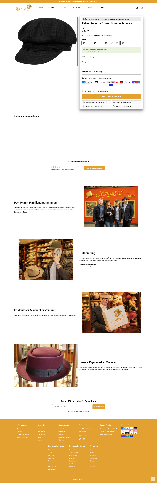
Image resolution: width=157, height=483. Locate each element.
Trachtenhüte (52, 469)
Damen (52, 7)
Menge (84, 62)
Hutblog (61, 434)
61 (117, 43)
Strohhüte (72, 466)
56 (89, 43)
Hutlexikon (62, 432)
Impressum (41, 432)
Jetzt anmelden (98, 406)
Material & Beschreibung (92, 72)
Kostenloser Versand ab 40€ (109, 429)
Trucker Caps (52, 466)
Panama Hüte (52, 461)
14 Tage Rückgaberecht (107, 432)
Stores (88, 7)
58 (101, 43)
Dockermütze (52, 450)
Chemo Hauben (74, 453)
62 (123, 43)
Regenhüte (72, 458)
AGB (39, 429)
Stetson (92, 466)
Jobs (39, 437)
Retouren (19, 432)
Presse (40, 440)
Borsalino (93, 455)
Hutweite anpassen (65, 437)
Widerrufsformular (22, 437)
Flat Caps (51, 455)
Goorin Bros (93, 458)
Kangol (92, 461)
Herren (40, 7)
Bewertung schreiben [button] (94, 168)
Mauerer (92, 464)
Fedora (50, 453)
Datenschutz (42, 434)
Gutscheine (101, 7)
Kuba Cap (51, 458)
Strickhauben (52, 464)
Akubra (92, 450)
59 (106, 43)
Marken (76, 7)
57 (95, 43)
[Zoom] (45, 41)
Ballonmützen (73, 450)
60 (112, 43)
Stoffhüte (72, 464)
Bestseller (65, 7)
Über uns (61, 440)
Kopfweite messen (64, 429)
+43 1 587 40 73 (94, 1)
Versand (19, 429)
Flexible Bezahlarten (106, 434)
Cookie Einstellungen (23, 434)
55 (84, 43)
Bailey (91, 453)
